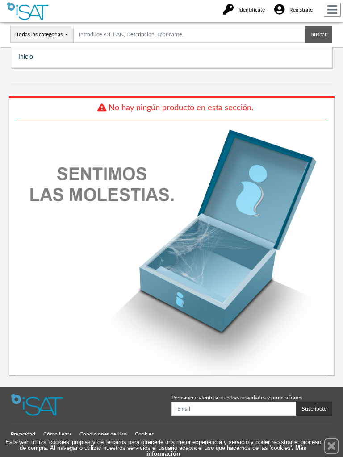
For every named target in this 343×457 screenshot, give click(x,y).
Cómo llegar (57, 434)
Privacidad (23, 434)
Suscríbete (314, 408)
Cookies (144, 434)
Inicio (25, 57)
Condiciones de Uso (103, 434)
